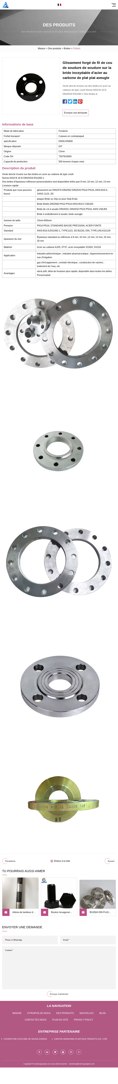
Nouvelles (87, 1013)
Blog (102, 1013)
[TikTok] (78, 1052)
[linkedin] (47, 1052)
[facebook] (39, 1052)
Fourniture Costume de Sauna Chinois (25, 1039)
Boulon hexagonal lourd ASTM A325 (60, 913)
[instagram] (70, 1052)
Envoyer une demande (75, 113)
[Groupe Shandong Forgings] (5, 4)
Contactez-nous (35, 1020)
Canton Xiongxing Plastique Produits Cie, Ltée (80, 1039)
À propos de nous (39, 1013)
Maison (41, 48)
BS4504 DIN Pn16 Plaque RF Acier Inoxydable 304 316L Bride (100, 913)
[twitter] (55, 1052)
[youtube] (62, 1052)
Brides (67, 48)
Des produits (54, 48)
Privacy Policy (83, 1020)
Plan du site (60, 1020)
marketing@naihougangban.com (82, 1064)
